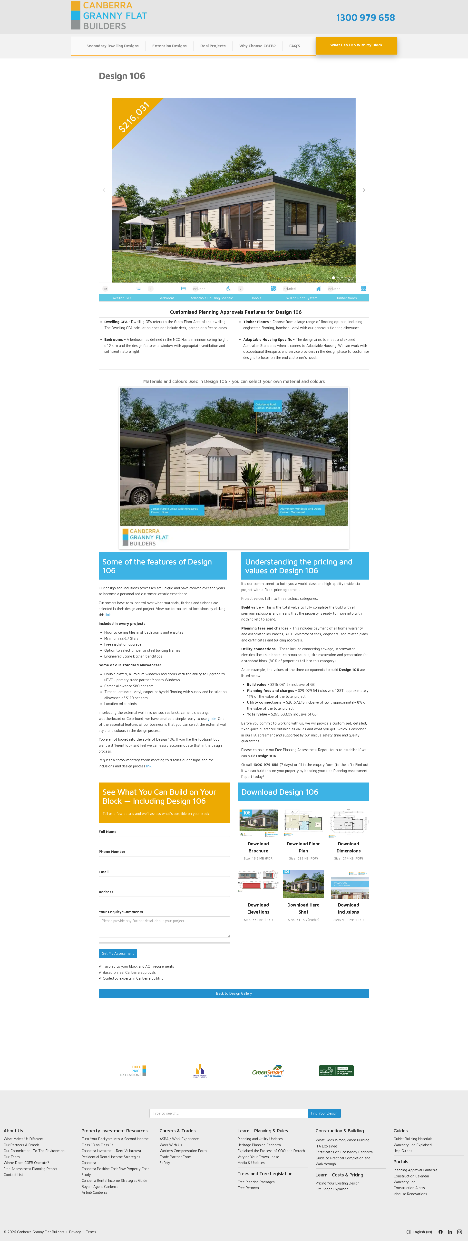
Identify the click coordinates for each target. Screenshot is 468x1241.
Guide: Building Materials (413, 1139)
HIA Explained (326, 1146)
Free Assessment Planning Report (31, 1169)
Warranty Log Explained (413, 1145)
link (108, 615)
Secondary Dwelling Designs (113, 46)
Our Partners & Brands (21, 1145)
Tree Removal (249, 1188)
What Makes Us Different (24, 1139)
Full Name (108, 832)
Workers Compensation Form (183, 1151)
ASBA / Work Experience (179, 1139)
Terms (91, 1232)
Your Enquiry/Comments (121, 912)
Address (106, 892)
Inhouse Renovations (410, 1194)
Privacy (75, 1232)
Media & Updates (251, 1163)
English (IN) (422, 1232)
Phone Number (112, 852)
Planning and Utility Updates (260, 1139)
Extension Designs (169, 46)
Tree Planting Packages (256, 1182)
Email (103, 872)
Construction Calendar (411, 1176)
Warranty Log (405, 1182)
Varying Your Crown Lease (258, 1157)
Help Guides (403, 1151)
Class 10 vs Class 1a (98, 1145)
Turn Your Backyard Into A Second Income (115, 1139)
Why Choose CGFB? (257, 46)
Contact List (13, 1175)
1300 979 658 (365, 17)
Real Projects (213, 46)
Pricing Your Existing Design (338, 1183)
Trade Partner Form (175, 1157)
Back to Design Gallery (234, 993)
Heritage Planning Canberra (259, 1145)
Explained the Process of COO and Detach (271, 1151)
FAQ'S (294, 46)
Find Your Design (324, 1113)
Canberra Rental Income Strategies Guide (114, 1180)
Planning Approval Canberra (415, 1170)
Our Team (12, 1157)
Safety (165, 1163)
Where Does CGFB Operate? (26, 1163)
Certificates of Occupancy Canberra (344, 1152)
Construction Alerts (409, 1188)
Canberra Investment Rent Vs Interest (111, 1151)
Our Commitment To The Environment (35, 1151)
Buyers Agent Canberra (100, 1186)
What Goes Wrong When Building (342, 1140)
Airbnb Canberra (94, 1192)
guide (212, 718)
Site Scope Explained (332, 1189)
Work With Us (171, 1145)
